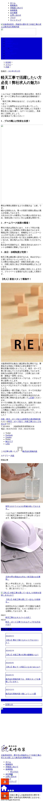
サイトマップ (15, 20)
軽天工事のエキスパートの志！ (18, 617)
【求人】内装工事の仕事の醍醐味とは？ (22, 655)
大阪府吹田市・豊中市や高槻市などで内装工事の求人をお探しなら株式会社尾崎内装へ (21, 756)
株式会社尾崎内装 (30, 451)
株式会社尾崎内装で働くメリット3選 (21, 694)
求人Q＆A (14, 48)
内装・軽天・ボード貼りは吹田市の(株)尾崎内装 (21, 419)
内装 (7, 67)
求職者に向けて (16, 8)
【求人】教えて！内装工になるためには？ (23, 667)
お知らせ (9, 704)
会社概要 (13, 13)
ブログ (13, 18)
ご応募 (31, 398)
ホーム (13, 3)
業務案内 (13, 5)
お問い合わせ (15, 15)
